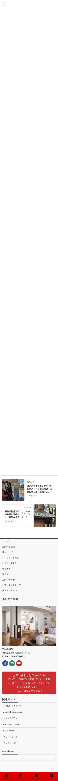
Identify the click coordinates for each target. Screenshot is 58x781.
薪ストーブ (7, 552)
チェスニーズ (9, 743)
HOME (6, 778)
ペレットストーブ (10, 557)
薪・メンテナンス (10, 590)
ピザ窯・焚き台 (9, 563)
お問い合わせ (8, 579)
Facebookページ (11, 724)
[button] (29, 683)
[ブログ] (13, 490)
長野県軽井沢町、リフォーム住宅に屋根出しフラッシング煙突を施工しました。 (17, 514)
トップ (5, 541)
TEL (51, 778)
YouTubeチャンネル (12, 706)
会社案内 (6, 568)
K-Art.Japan (8, 730)
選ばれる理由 (8, 547)
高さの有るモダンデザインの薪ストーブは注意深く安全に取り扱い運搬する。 (39, 489)
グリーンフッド (10, 737)
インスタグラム (10, 718)
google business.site (12, 712)
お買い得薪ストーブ (11, 585)
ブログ (5, 574)
